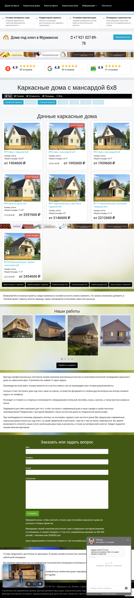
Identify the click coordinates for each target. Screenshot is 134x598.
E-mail (28, 468)
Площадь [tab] (49, 96)
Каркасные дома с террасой (37, 285)
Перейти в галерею (66, 365)
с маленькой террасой (13, 102)
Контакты (107, 5)
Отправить (32, 513)
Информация (88, 5)
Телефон (29, 458)
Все (60, 96)
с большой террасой (47, 102)
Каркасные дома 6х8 (99, 285)
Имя (27, 447)
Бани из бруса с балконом (120, 285)
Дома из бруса (12, 5)
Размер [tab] (20, 96)
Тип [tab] (9, 96)
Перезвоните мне (122, 37)
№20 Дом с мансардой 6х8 (62, 152)
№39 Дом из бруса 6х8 (15, 203)
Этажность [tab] (34, 96)
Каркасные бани (70, 5)
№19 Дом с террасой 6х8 (16, 152)
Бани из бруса (51, 5)
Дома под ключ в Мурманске (34, 37)
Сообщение (30, 478)
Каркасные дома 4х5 (79, 285)
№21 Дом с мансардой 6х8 (107, 152)
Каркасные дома (31, 5)
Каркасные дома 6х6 (60, 285)
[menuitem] (12, 5)
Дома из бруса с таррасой (13, 285)
